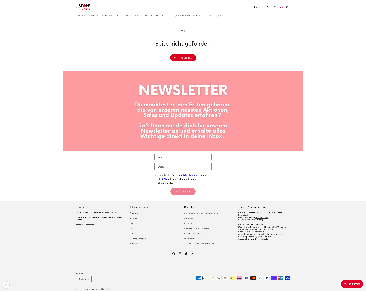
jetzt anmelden (183, 191)
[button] (80, 16)
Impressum (189, 238)
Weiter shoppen (183, 57)
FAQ (132, 228)
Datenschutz (190, 218)
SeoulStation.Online (247, 219)
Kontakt (134, 218)
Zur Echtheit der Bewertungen (199, 243)
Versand (188, 223)
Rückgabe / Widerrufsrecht (197, 228)
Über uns (134, 213)
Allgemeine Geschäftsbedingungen (201, 213)
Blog (132, 233)
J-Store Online (88, 289)
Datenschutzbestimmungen (187, 174)
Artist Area (135, 243)
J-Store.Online (261, 217)
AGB (164, 179)
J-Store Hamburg (138, 238)
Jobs (132, 223)
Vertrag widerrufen (193, 233)
